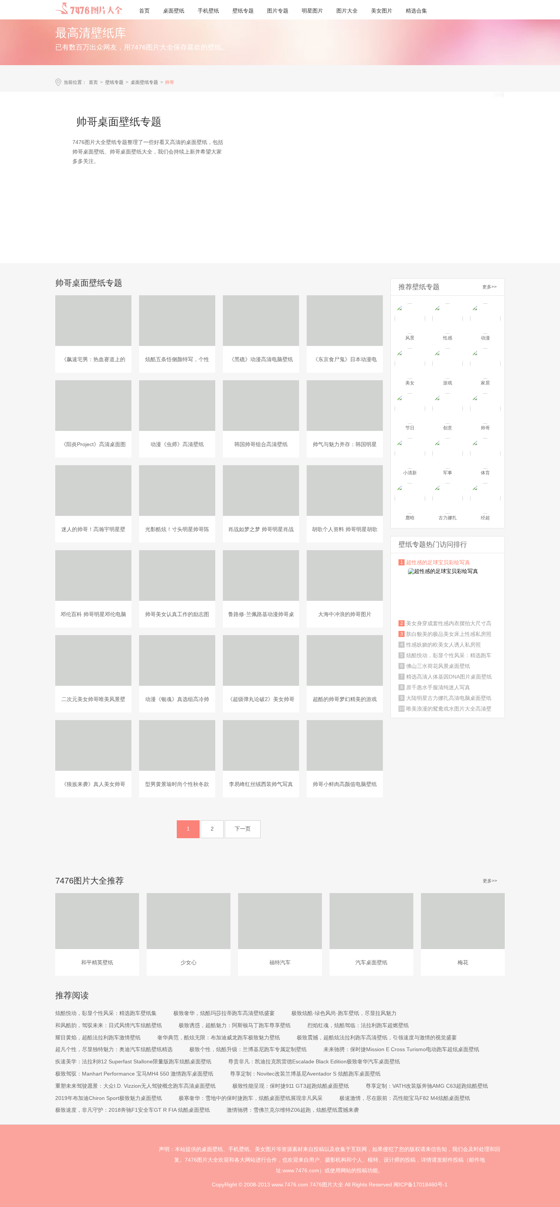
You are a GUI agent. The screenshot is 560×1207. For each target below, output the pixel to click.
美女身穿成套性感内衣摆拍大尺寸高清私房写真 (448, 623)
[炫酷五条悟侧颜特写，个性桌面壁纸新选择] (177, 320)
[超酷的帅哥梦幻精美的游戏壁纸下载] (345, 660)
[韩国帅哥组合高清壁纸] (261, 405)
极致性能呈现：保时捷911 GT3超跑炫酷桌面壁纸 (290, 1086)
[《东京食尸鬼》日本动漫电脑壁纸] (345, 320)
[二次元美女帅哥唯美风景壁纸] (93, 660)
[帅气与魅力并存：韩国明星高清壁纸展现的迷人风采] (345, 405)
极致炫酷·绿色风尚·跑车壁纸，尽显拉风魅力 (344, 1013)
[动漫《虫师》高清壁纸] (177, 405)
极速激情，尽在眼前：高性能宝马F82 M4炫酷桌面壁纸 (404, 1098)
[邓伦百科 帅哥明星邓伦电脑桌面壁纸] (93, 575)
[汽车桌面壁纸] (371, 921)
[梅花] (463, 921)
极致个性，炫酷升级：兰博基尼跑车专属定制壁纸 (248, 1049)
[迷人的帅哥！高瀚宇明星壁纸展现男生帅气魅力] (93, 490)
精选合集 (416, 11)
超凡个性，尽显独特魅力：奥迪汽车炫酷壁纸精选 (114, 1049)
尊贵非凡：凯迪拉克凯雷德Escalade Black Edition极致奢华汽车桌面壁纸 (314, 1061)
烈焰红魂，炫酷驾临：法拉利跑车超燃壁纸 (358, 1025)
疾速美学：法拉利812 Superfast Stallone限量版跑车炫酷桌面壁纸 (133, 1061)
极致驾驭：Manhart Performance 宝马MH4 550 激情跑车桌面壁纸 (134, 1074)
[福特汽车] (280, 921)
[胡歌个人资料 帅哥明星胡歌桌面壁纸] (345, 490)
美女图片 (381, 11)
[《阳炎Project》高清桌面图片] (93, 405)
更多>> (489, 287)
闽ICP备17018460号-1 (421, 1184)
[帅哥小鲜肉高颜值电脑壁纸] (345, 745)
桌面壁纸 (173, 11)
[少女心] (188, 921)
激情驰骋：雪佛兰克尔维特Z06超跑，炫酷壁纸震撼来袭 (293, 1110)
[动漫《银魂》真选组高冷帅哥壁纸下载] (177, 660)
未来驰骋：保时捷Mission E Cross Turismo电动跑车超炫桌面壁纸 (401, 1049)
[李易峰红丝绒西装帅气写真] (261, 745)
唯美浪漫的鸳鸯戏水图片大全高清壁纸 (448, 709)
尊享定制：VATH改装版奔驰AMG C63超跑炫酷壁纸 (427, 1086)
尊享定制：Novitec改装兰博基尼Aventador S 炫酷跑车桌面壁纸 (305, 1074)
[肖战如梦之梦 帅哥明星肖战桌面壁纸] (261, 490)
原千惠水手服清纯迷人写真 (438, 687)
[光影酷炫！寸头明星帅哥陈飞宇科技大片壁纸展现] (177, 490)
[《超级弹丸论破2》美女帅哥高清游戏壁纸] (261, 660)
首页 (144, 11)
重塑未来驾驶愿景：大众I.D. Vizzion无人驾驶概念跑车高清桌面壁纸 (135, 1086)
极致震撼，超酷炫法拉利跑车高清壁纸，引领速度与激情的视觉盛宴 (377, 1037)
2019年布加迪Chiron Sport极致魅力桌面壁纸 (108, 1098)
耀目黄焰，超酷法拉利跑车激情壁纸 (98, 1037)
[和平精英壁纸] (97, 921)
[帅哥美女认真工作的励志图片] (177, 575)
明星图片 (312, 11)
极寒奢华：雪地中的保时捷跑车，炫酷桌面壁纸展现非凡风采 (251, 1098)
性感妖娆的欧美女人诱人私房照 (443, 645)
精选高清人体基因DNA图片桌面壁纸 (449, 677)
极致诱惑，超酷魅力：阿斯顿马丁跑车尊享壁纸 (235, 1025)
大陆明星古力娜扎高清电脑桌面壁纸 (448, 698)
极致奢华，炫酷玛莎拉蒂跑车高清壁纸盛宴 (224, 1013)
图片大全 (347, 11)
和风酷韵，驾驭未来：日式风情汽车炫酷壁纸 (108, 1025)
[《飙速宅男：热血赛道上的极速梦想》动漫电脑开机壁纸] (93, 320)
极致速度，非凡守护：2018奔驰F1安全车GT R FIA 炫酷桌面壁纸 (132, 1110)
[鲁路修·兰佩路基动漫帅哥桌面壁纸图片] (261, 575)
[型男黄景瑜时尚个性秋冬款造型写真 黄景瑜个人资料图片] (177, 745)
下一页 (243, 829)
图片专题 (277, 11)
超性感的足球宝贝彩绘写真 (438, 562)
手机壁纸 (208, 11)
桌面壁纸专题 (144, 82)
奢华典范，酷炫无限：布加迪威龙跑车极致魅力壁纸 (218, 1037)
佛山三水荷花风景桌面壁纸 (438, 666)
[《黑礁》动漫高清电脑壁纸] (261, 320)
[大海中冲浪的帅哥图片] (345, 575)
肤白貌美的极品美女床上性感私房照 (448, 634)
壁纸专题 (243, 11)
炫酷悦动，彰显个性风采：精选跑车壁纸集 (448, 655)
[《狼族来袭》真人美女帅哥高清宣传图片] (93, 745)
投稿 (362, 1170)
